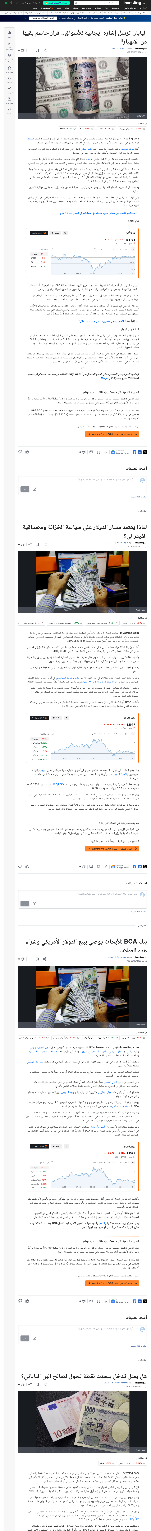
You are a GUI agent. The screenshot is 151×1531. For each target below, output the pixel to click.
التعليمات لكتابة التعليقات (139, 497)
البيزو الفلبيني (68, 1092)
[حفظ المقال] (37, 50)
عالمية (51, 13)
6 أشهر (115, 249)
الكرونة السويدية (119, 774)
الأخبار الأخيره (140, 12)
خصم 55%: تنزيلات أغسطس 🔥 (56, 3)
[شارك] (44, 50)
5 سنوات (102, 249)
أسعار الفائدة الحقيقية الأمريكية (44, 1051)
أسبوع (127, 249)
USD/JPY (133, 1519)
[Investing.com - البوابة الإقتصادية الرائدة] (135, 3)
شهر (121, 249)
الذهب (102, 1223)
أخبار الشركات (29, 13)
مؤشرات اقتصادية (69, 13)
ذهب (77, 677)
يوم (133, 249)
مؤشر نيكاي (86, 148)
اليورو (43, 770)
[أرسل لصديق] (91, 452)
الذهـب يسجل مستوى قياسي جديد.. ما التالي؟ (101, 321)
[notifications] (11, 2)
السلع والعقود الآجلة (94, 13)
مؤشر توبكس (127, 148)
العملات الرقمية (41, 13)
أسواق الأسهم (81, 13)
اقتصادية (58, 13)
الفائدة (31, 138)
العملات (106, 13)
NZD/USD (58, 784)
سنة (109, 249)
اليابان (130, 1051)
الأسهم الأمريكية (98, 1126)
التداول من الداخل (16, 13)
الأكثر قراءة (126, 13)
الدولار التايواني (116, 1051)
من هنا (105, 378)
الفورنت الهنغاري (35, 1061)
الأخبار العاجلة (115, 13)
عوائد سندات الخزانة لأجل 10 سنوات (99, 681)
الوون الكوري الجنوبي (40, 1047)
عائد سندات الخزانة (119, 1106)
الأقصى (94, 249)
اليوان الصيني (110, 1081)
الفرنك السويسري (64, 677)
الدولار (90, 158)
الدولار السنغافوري (97, 1051)
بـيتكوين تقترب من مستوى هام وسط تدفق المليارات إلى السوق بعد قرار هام (97, 212)
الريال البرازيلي (105, 1092)
